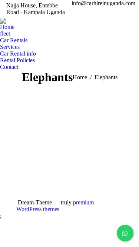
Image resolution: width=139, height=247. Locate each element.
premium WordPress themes (55, 205)
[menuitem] (7, 27)
